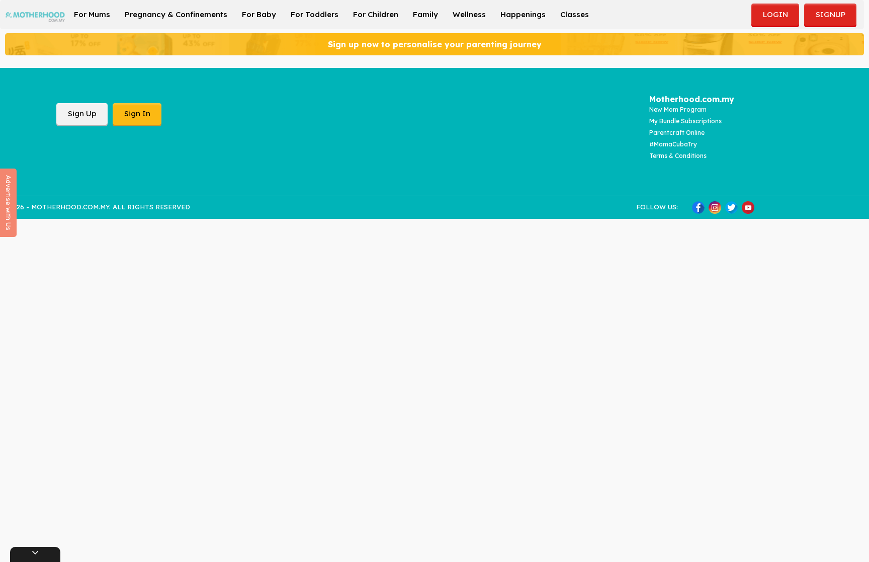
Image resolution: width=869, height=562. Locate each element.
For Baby (259, 14)
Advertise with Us (9, 202)
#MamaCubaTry (673, 144)
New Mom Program (678, 109)
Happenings (523, 14)
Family (425, 14)
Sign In (137, 113)
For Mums (92, 14)
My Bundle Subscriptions (685, 121)
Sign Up (82, 113)
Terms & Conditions (678, 155)
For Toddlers (314, 14)
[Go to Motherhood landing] (35, 14)
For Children (375, 14)
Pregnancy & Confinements (176, 14)
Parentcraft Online (677, 132)
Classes (574, 14)
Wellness (469, 14)
